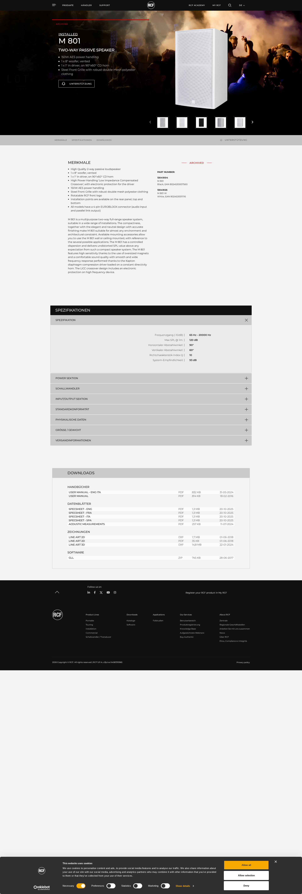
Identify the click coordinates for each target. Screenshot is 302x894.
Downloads (104, 140)
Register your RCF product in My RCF (206, 592)
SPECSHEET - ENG (80, 509)
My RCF (217, 5)
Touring (89, 624)
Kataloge (131, 620)
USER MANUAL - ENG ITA (85, 492)
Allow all (246, 865)
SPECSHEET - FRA (80, 512)
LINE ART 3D (77, 544)
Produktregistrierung (190, 624)
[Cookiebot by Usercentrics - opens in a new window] (42, 888)
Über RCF (224, 637)
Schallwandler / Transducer (98, 637)
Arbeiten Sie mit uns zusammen (235, 629)
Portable (90, 620)
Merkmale (61, 140)
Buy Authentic (187, 637)
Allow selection (246, 875)
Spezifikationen (82, 140)
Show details (183, 886)
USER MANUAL (78, 496)
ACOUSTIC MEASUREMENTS (87, 524)
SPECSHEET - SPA (80, 520)
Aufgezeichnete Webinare (192, 633)
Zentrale (223, 620)
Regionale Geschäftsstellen (232, 624)
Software (131, 624)
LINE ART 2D (77, 537)
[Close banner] (276, 862)
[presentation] (150, 122)
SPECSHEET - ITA (79, 516)
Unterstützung (80, 83)
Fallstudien (158, 620)
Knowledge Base (188, 629)
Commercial (92, 633)
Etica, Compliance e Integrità (233, 641)
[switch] (110, 885)
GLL (71, 557)
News (222, 633)
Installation (91, 629)
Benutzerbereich (188, 620)
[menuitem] (86, 5)
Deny (246, 885)
